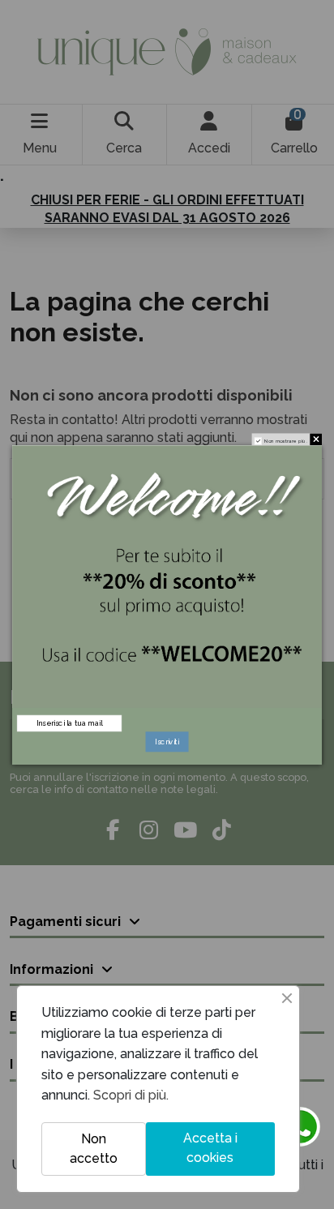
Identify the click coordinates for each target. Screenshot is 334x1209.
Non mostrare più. (285, 440)
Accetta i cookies (210, 1147)
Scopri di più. (131, 1095)
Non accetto (94, 1148)
